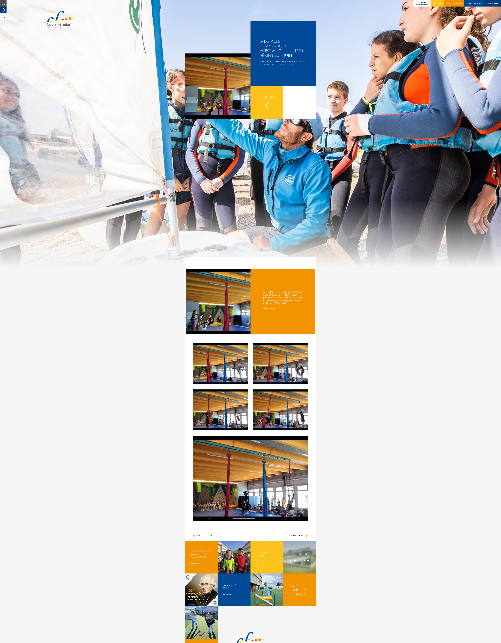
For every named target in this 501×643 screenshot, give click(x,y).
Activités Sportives (288, 61)
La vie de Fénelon (273, 61)
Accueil (262, 61)
